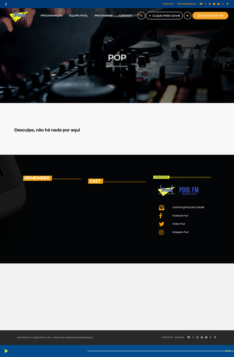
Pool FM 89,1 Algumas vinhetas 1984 (54, 217)
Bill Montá (115, 198)
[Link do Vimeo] (19, 15)
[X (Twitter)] (205, 4)
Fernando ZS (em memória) (123, 232)
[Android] (227, 4)
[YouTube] (201, 4)
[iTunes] (214, 4)
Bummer (114, 215)
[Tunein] (209, 4)
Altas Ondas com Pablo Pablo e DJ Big (58, 196)
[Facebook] (223, 4)
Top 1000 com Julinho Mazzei (55, 235)
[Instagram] (218, 4)
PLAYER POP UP (210, 15)
